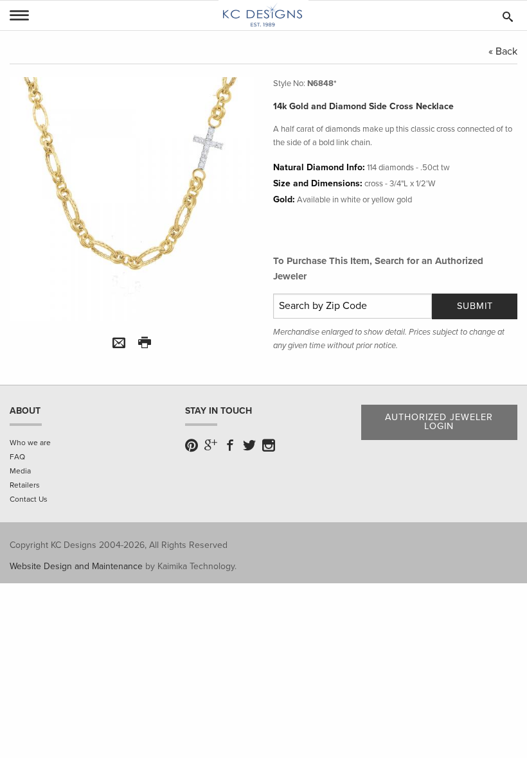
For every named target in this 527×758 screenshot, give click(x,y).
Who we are (30, 442)
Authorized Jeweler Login (439, 422)
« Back (502, 51)
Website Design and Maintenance (76, 566)
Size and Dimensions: (317, 183)
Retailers (25, 485)
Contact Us (29, 499)
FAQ (17, 457)
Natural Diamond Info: (319, 167)
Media (20, 471)
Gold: (284, 199)
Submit (475, 306)
